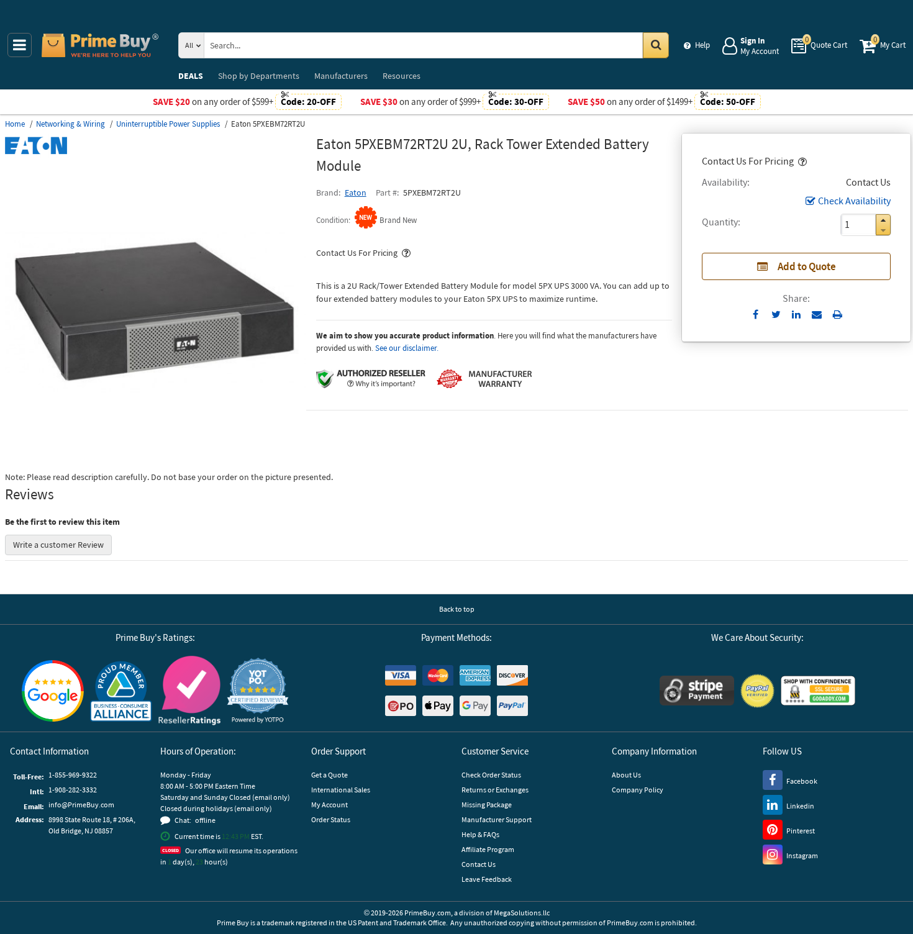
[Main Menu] (19, 45)
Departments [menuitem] (258, 75)
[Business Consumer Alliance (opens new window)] (121, 691)
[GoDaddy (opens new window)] (818, 690)
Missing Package (486, 804)
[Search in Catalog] (656, 45)
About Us (626, 774)
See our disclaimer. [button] (406, 348)
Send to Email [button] (817, 315)
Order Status (330, 819)
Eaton (355, 192)
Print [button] (837, 314)
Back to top (457, 609)
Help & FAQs (480, 834)
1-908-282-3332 (72, 789)
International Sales (340, 789)
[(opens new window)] (155, 459)
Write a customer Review (58, 544)
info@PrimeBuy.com (81, 804)
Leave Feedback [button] (486, 879)
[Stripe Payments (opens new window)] (697, 690)
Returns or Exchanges (495, 789)
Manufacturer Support (496, 819)
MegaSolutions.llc (522, 912)
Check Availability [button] (854, 200)
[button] (801, 160)
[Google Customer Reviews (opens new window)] (53, 691)
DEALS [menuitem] (190, 75)
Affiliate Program (487, 849)
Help (702, 45)
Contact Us (478, 864)
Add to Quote (807, 266)
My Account (329, 804)
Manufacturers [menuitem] (341, 75)
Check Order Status (491, 774)
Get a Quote (329, 774)
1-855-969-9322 (72, 774)
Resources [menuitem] (401, 75)
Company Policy (637, 789)
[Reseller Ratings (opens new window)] (189, 690)
